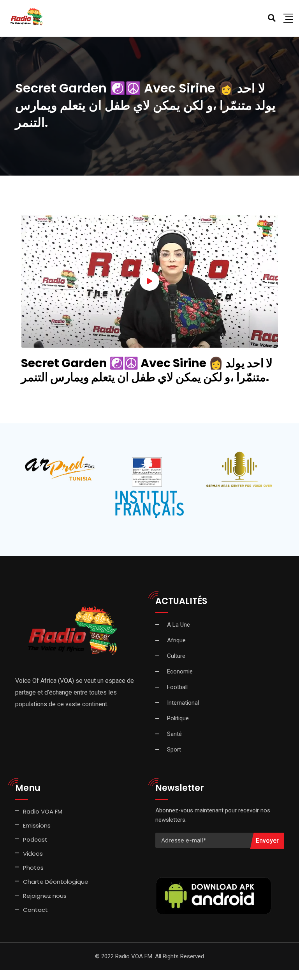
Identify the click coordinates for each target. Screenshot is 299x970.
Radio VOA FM (42, 811)
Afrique (176, 640)
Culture (176, 655)
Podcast (35, 839)
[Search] (272, 18)
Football (177, 687)
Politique (178, 718)
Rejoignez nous (45, 896)
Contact (35, 910)
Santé (174, 733)
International (183, 702)
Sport (174, 749)
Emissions (37, 825)
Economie (180, 671)
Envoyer (267, 840)
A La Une (178, 624)
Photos (33, 867)
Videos (33, 853)
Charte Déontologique (56, 882)
